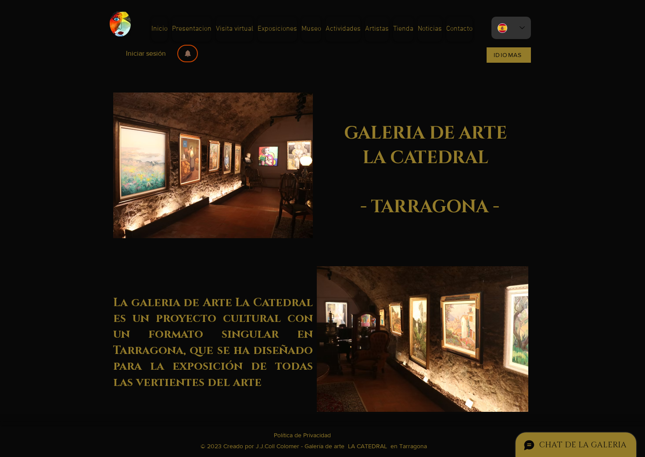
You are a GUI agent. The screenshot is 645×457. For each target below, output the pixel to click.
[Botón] (213, 271)
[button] (187, 53)
